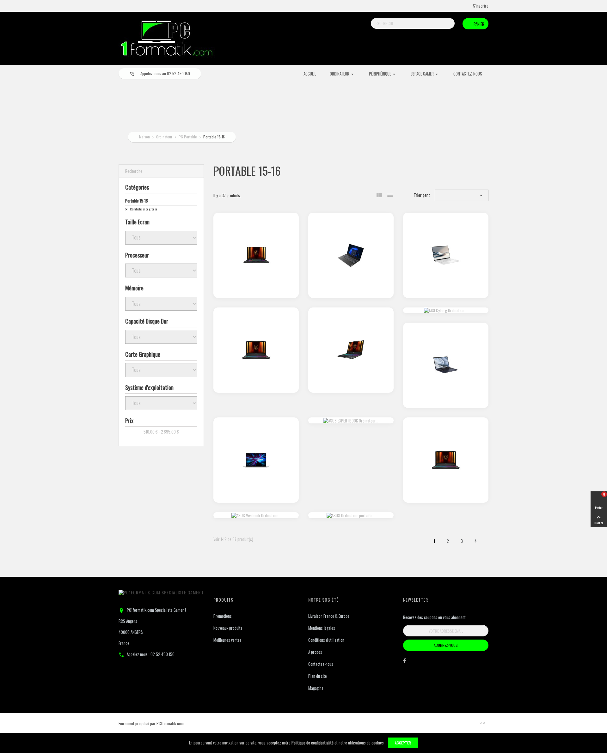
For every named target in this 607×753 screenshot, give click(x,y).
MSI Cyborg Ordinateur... (351, 325)
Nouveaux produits (227, 628)
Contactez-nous (320, 664)
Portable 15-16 (136, 200)
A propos (315, 652)
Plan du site (317, 676)
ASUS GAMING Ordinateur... (256, 436)
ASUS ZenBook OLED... (445, 231)
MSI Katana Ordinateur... (256, 325)
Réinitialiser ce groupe (143, 209)
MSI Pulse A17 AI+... (256, 231)
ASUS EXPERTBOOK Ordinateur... (445, 341)
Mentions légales (321, 628)
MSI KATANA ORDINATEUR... (445, 436)
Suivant (489, 542)
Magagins (315, 688)
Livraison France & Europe (328, 616)
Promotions (222, 616)
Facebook (404, 662)
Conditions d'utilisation (326, 640)
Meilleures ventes (227, 640)
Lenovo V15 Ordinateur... (351, 231)
